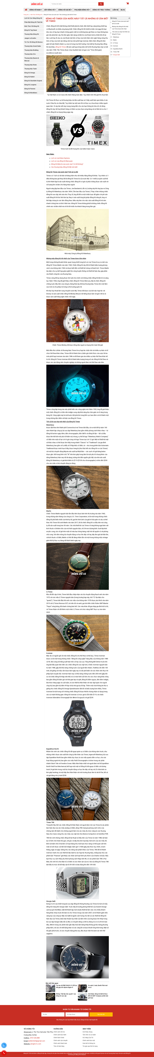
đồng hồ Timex (60, 47)
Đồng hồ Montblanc (30, 93)
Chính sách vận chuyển (60, 1040)
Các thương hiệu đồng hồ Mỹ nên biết (64, 167)
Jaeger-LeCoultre (30, 38)
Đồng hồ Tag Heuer (30, 30)
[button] (129, 18)
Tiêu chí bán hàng (59, 1046)
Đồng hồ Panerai (29, 89)
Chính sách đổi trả (59, 1032)
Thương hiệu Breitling (31, 50)
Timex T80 (116, 52)
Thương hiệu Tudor (30, 69)
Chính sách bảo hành (60, 1035)
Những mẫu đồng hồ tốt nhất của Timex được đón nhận (120, 28)
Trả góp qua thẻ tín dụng (90, 1046)
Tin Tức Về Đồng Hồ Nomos (33, 42)
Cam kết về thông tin (89, 1043)
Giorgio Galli (116, 54)
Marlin (115, 40)
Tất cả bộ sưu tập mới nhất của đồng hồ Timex (120, 33)
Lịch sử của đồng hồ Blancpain (62, 161)
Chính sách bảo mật (89, 1040)
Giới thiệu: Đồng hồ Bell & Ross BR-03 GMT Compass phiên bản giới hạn (98, 996)
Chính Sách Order (59, 1037)
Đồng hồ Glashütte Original (33, 81)
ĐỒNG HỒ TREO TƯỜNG (101, 10)
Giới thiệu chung (87, 1032)
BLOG (123, 10)
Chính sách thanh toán (60, 1043)
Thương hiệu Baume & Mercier (31, 59)
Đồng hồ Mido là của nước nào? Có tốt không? (67, 164)
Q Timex (115, 43)
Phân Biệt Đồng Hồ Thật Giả (33, 22)
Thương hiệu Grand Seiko (32, 46)
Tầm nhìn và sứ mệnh (89, 1035)
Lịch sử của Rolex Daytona (60, 158)
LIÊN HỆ (115, 10)
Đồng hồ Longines (30, 85)
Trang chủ (26, 14)
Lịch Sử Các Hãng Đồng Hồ (33, 18)
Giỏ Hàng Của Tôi (88, 1037)
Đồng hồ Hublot (29, 77)
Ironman (115, 46)
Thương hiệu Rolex (30, 65)
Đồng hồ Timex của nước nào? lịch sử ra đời (120, 22)
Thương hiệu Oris (30, 54)
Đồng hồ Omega (29, 73)
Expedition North (117, 49)
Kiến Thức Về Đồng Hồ (36, 14)
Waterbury (116, 37)
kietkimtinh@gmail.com (36, 1041)
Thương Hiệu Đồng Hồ (31, 34)
